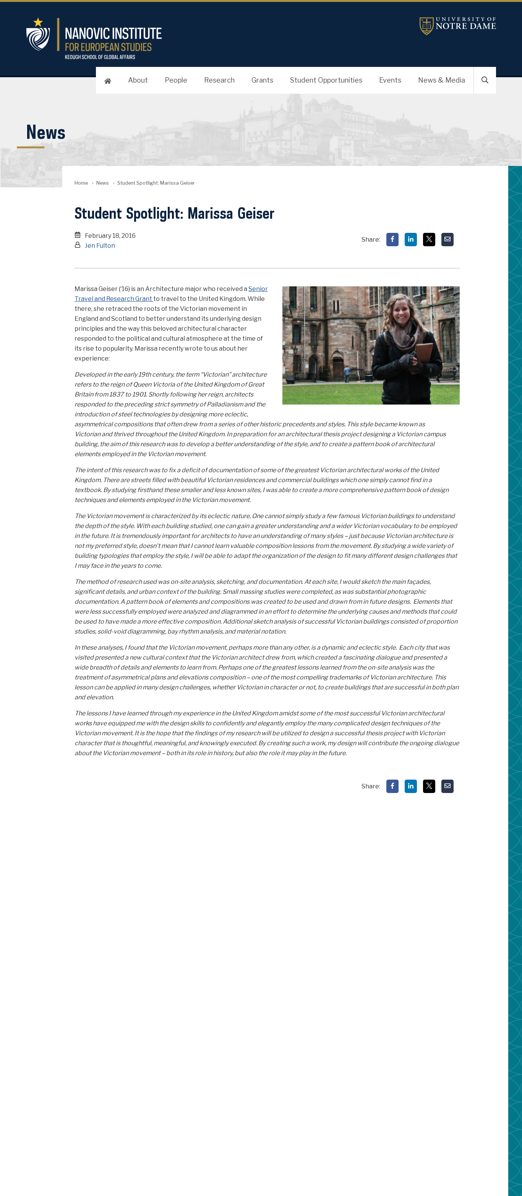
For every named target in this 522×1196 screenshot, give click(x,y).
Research (219, 80)
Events (390, 80)
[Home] (108, 80)
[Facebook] (392, 239)
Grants (262, 80)
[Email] (447, 239)
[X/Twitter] (429, 239)
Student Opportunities (326, 80)
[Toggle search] (485, 80)
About (138, 80)
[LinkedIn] (411, 239)
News (102, 183)
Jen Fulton (100, 245)
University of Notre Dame (458, 26)
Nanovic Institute (182, 38)
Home (81, 183)
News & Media (441, 80)
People (176, 80)
